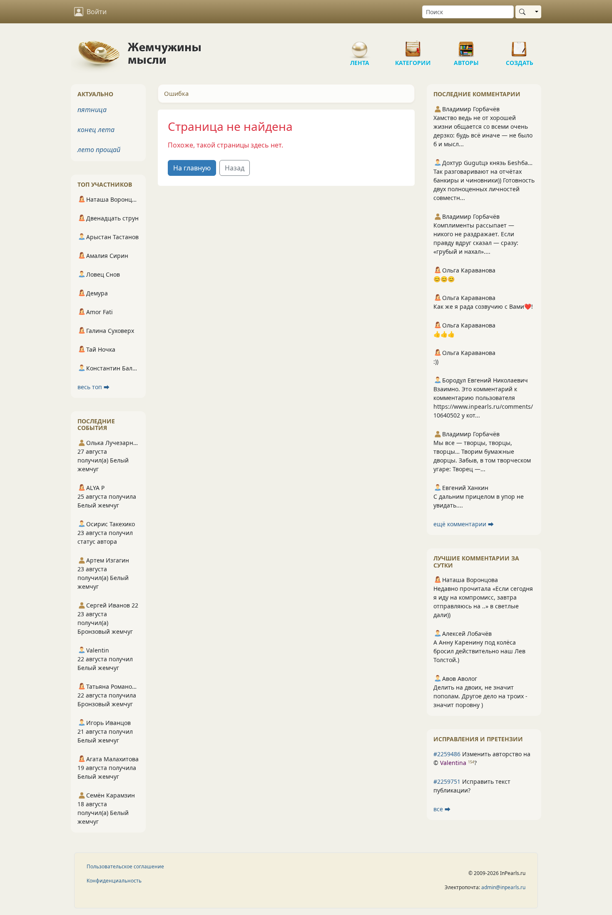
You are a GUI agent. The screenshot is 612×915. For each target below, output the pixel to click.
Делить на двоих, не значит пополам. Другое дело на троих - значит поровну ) (480, 696)
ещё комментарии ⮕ (463, 524)
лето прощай (98, 149)
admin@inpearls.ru (503, 887)
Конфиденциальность (114, 880)
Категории (413, 45)
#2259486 (446, 754)
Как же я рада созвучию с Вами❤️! (483, 306)
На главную (192, 167)
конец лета (95, 129)
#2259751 (446, 781)
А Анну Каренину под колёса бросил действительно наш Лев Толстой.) (479, 651)
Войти (97, 11)
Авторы (466, 45)
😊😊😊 (444, 279)
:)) (435, 361)
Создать (519, 45)
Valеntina (453, 763)
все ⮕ (441, 809)
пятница (92, 109)
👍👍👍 (444, 334)
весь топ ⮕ (93, 387)
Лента (359, 45)
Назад (234, 167)
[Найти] (523, 11)
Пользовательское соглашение (125, 866)
